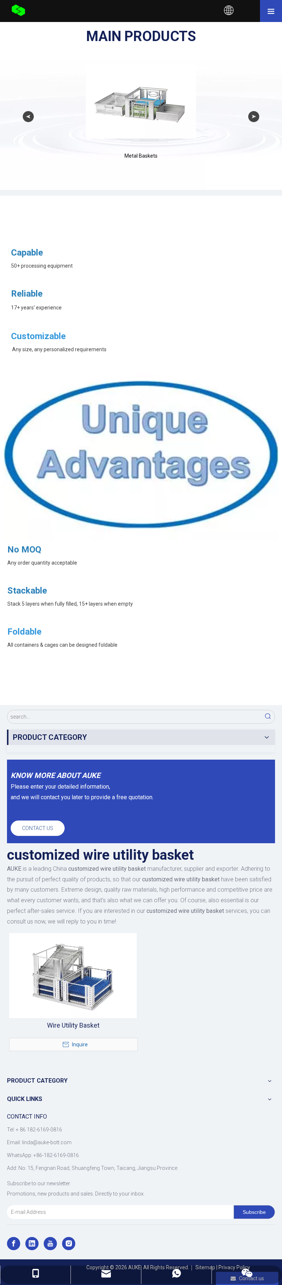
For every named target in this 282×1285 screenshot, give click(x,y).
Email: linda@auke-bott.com (39, 1142)
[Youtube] (50, 1243)
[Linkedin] (32, 1243)
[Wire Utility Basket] (73, 975)
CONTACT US (37, 828)
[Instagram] (68, 1243)
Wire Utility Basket (73, 1025)
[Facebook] (13, 1243)
